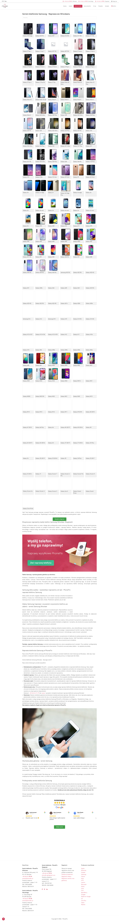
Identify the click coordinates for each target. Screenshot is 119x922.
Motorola (83, 870)
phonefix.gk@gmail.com (48, 875)
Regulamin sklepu (66, 876)
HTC (82, 880)
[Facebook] (2, 1)
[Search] (95, 18)
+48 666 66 (27, 876)
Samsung (83, 874)
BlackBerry (84, 892)
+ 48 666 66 (67, 1)
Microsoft (83, 884)
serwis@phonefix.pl (27, 878)
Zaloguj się (114, 1)
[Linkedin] (6, 1)
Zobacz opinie (59, 827)
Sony (82, 888)
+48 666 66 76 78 (34, 693)
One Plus (83, 900)
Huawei (83, 872)
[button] (96, 818)
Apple (82, 868)
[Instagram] (4, 1)
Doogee (83, 894)
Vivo (82, 890)
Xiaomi (83, 876)
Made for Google (85, 896)
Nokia (82, 886)
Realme (83, 904)
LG (82, 898)
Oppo (82, 902)
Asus (82, 878)
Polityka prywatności (67, 874)
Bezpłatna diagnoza (59, 519)
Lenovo (83, 882)
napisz (43, 693)
